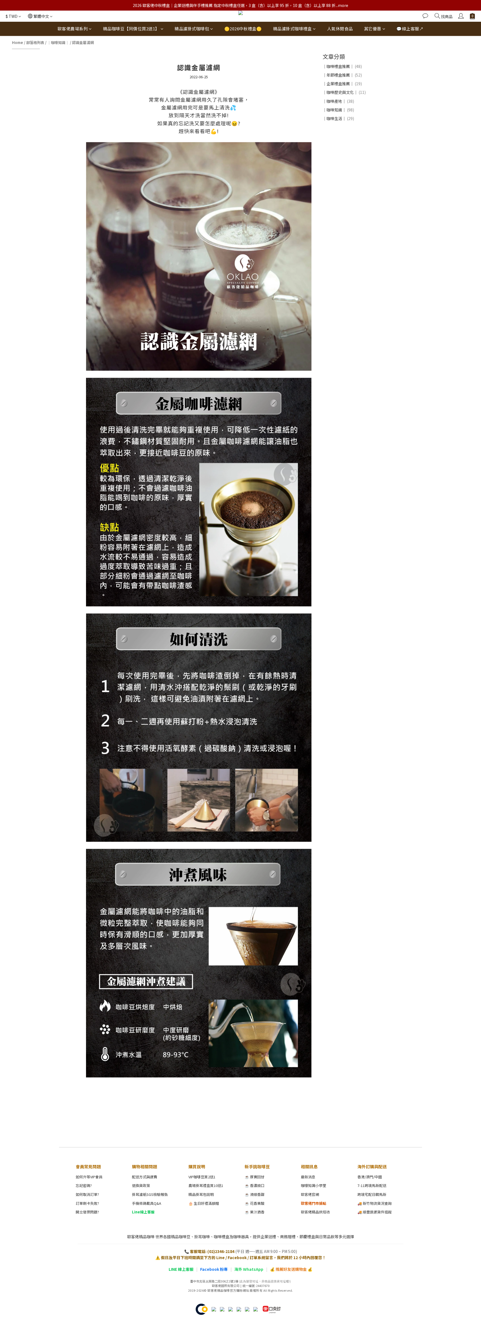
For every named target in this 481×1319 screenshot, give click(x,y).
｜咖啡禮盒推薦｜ (342, 66)
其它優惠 (372, 28)
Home (17, 42)
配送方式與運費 (144, 1176)
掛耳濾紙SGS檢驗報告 (150, 1194)
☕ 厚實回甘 (254, 1176)
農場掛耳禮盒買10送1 (205, 1185)
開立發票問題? (87, 1212)
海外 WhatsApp (248, 1269)
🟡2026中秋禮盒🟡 (243, 28)
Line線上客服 (143, 1212)
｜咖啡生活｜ (338, 118)
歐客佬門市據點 (313, 1203)
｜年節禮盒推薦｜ (342, 75)
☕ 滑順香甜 (254, 1194)
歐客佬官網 (310, 1194)
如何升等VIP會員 (89, 1176)
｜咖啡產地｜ (338, 101)
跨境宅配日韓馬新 (371, 1194)
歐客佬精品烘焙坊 (315, 1212)
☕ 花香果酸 (254, 1203)
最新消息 (308, 1176)
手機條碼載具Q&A (146, 1203)
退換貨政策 (141, 1185)
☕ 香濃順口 (254, 1185)
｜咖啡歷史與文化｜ (344, 92)
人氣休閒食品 (340, 28)
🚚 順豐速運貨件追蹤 (374, 1212)
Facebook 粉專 (214, 1269)
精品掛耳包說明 (201, 1194)
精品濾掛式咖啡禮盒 (292, 28)
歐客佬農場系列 (73, 28)
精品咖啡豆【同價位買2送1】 (131, 28)
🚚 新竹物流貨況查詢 (374, 1203)
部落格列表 (35, 42)
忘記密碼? (84, 1185)
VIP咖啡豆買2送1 (201, 1176)
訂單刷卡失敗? (87, 1203)
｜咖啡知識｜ (58, 42)
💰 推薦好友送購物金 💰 (291, 1269)
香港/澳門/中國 (369, 1176)
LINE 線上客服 (181, 1269)
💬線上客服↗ (409, 28)
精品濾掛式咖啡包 (192, 28)
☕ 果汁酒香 (254, 1212)
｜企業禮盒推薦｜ (342, 83)
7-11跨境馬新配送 (371, 1185)
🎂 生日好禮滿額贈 (203, 1203)
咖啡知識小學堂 (313, 1185)
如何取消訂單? (87, 1194)
